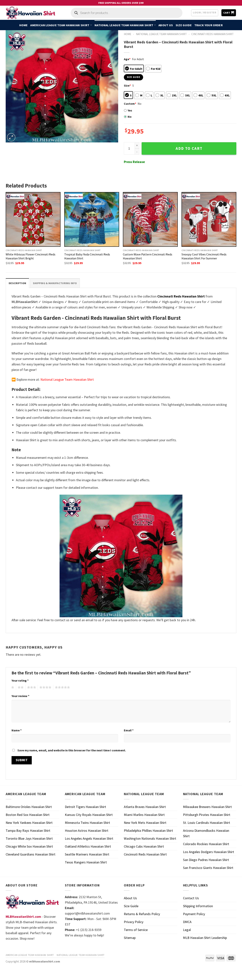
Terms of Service (136, 930)
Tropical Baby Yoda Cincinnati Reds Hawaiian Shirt (87, 256)
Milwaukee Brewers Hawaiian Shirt (207, 807)
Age (127, 59)
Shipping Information (198, 906)
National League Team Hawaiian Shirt (124, 25)
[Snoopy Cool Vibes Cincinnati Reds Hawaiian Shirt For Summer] (209, 219)
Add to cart (189, 148)
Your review (20, 696)
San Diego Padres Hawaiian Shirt (206, 860)
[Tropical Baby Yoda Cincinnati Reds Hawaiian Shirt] (92, 219)
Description (17, 283)
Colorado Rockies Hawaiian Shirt (206, 844)
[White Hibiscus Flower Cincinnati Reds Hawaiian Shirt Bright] (33, 219)
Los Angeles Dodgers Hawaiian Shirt (208, 852)
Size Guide (184, 25)
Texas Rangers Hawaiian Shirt (86, 862)
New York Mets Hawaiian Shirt (145, 822)
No (130, 116)
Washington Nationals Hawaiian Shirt (150, 838)
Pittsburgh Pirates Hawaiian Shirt (206, 814)
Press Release (134, 162)
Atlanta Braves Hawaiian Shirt (145, 807)
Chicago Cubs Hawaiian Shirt (144, 846)
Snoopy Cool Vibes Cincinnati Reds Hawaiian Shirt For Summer (204, 256)
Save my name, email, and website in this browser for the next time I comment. (71, 750)
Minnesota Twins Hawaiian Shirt (87, 822)
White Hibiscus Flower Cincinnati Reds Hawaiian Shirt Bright (30, 256)
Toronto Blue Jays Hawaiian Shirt (29, 838)
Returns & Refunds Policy (142, 914)
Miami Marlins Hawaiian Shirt (144, 814)
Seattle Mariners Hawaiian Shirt (87, 854)
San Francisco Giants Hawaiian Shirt (208, 868)
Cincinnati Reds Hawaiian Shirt (212, 34)
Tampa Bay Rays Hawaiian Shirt (28, 830)
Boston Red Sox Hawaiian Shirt (28, 814)
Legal (187, 930)
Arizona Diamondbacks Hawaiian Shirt (206, 833)
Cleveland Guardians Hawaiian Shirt (30, 854)
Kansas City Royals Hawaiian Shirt (89, 814)
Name (17, 730)
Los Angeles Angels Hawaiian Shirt (89, 838)
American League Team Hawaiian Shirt (59, 25)
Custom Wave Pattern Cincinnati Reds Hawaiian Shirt (147, 256)
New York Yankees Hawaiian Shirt (29, 822)
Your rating (20, 680)
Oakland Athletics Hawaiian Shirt (88, 846)
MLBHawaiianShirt (25, 302)
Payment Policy (194, 914)
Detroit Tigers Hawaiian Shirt (85, 807)
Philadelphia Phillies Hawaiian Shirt (148, 830)
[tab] (17, 283)
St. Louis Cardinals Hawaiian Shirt (206, 822)
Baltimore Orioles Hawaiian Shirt (29, 807)
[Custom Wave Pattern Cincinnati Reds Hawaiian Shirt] (150, 219)
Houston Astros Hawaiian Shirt (86, 830)
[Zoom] (11, 137)
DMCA (187, 922)
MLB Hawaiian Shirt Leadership (205, 937)
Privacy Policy (133, 922)
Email (128, 730)
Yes (130, 110)
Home (23, 25)
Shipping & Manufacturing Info (55, 283)
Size (127, 85)
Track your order (208, 25)
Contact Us (191, 898)
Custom (130, 103)
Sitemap (130, 937)
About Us (165, 25)
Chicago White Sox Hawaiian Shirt (29, 846)
